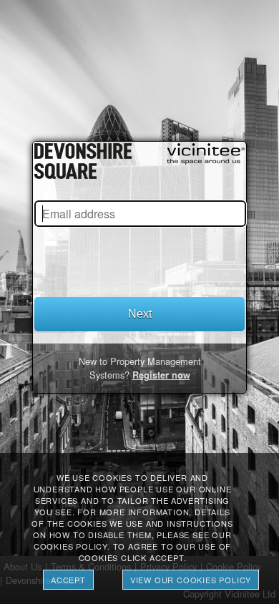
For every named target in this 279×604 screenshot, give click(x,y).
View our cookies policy (190, 579)
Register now (161, 375)
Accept (68, 579)
